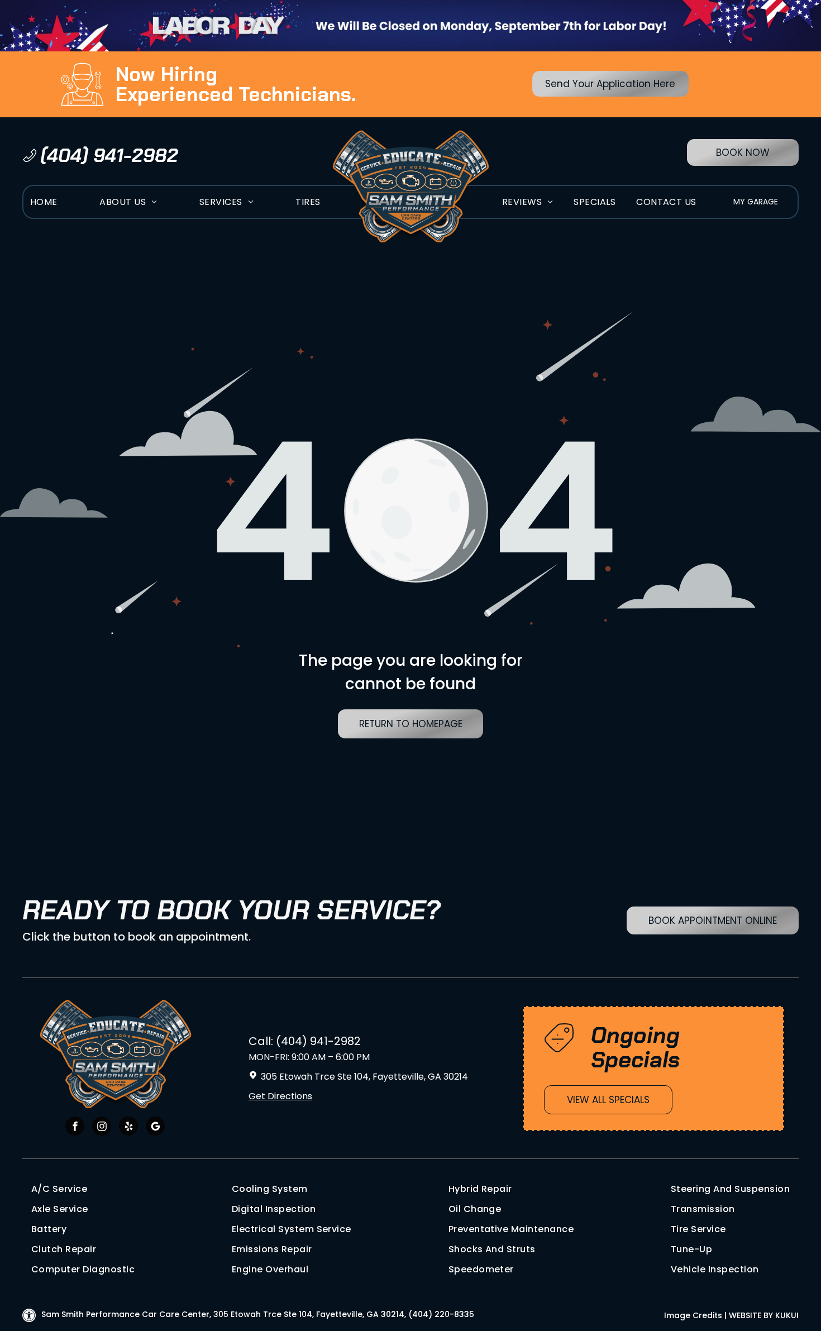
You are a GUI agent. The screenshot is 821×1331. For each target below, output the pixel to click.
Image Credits (693, 1315)
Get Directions (280, 1096)
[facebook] (74, 1127)
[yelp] (128, 1127)
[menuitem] (44, 201)
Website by (751, 1315)
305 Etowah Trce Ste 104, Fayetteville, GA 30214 (364, 1076)
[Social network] (155, 1127)
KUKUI (787, 1315)
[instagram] (101, 1127)
